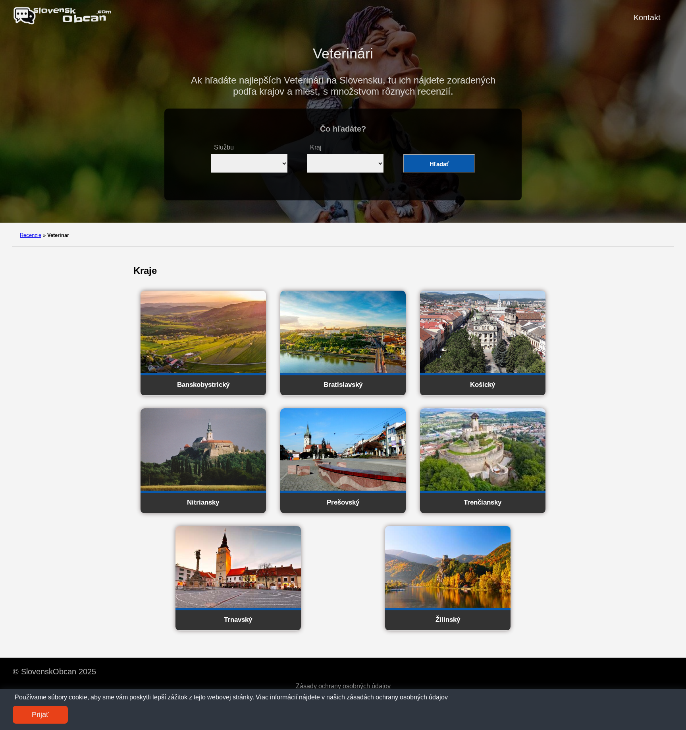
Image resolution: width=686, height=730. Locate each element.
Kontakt (647, 17)
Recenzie (30, 235)
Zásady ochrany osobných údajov (343, 686)
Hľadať (439, 164)
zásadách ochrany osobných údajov (397, 697)
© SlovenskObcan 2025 (54, 671)
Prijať (40, 714)
